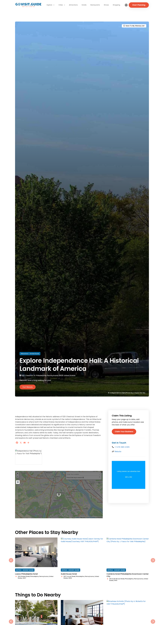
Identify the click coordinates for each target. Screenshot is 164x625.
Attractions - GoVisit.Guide (30, 354)
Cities (60, 5)
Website (118, 451)
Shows (106, 5)
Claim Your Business (124, 431)
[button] (11, 559)
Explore (49, 5)
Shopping (116, 5)
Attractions (73, 5)
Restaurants (95, 5)
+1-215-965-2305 (122, 447)
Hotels (84, 5)
